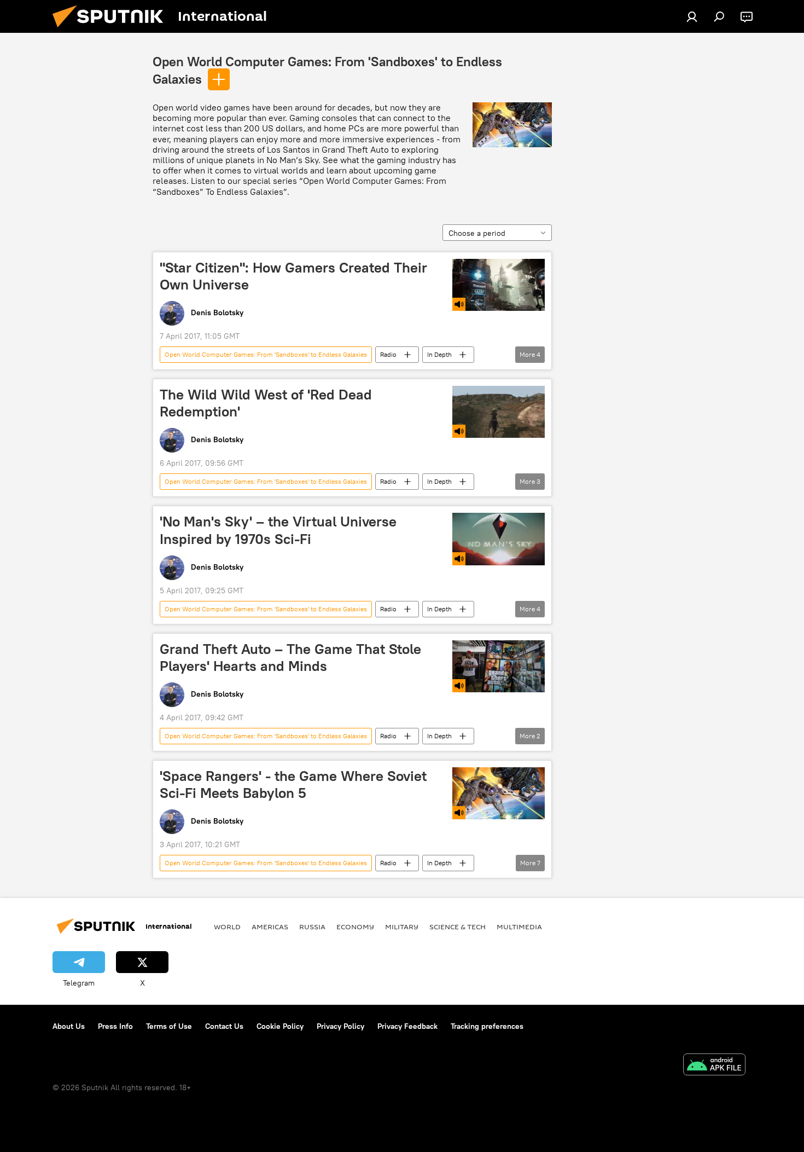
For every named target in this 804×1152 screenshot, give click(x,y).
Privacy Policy (340, 1026)
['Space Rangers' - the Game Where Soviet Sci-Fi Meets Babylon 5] (498, 793)
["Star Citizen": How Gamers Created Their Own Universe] (498, 285)
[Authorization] (692, 16)
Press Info (115, 1026)
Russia (312, 926)
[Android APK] (714, 1065)
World (227, 926)
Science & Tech (457, 926)
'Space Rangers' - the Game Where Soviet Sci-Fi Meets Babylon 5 (293, 784)
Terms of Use (169, 1026)
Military (401, 926)
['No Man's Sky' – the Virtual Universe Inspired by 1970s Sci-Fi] (498, 539)
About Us (69, 1026)
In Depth (439, 354)
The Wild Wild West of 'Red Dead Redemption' (266, 403)
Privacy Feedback (407, 1026)
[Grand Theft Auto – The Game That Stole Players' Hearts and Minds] (498, 666)
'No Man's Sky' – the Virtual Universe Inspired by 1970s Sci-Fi (278, 530)
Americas (270, 926)
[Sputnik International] (112, 30)
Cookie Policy (280, 1026)
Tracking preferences (487, 1026)
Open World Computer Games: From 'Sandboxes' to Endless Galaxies (266, 354)
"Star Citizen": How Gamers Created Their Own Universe (293, 276)
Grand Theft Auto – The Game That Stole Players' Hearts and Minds (290, 657)
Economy (355, 926)
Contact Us (224, 1026)
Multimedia (519, 926)
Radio (388, 354)
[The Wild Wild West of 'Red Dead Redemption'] (498, 412)
